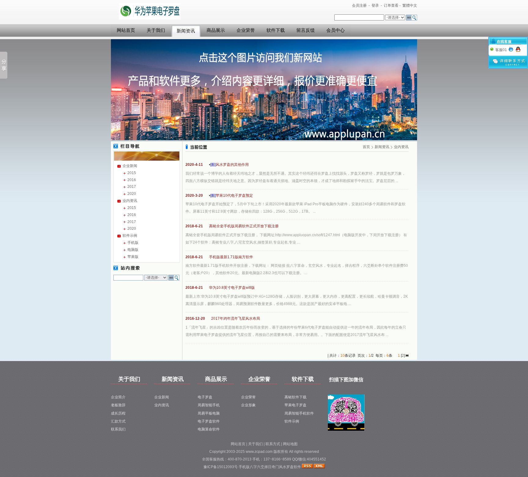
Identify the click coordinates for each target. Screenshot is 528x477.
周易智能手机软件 (299, 413)
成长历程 (118, 413)
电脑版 (132, 250)
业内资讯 (130, 201)
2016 (131, 180)
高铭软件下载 (295, 397)
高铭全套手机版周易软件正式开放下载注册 (244, 226)
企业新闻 (130, 166)
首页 (366, 147)
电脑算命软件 (209, 429)
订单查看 (391, 5)
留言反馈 (305, 30)
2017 (131, 186)
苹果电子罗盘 (295, 405)
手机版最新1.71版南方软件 (231, 257)
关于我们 (156, 30)
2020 (131, 194)
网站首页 (126, 30)
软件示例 (130, 235)
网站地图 (290, 444)
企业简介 (118, 397)
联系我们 (118, 429)
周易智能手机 (209, 405)
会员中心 (335, 30)
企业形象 (248, 405)
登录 (375, 5)
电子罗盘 (205, 397)
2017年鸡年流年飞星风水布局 (235, 318)
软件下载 (275, 30)
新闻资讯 (186, 30)
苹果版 (132, 257)
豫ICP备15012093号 (221, 467)
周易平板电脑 (209, 413)
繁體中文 (409, 5)
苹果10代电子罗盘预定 (234, 195)
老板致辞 (118, 405)
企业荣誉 (246, 30)
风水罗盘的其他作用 (232, 164)
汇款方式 (118, 421)
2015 (131, 173)
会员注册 (359, 5)
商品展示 (216, 30)
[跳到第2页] (407, 355)
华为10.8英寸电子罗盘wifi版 (232, 287)
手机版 (132, 242)
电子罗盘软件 (209, 421)
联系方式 (273, 444)
